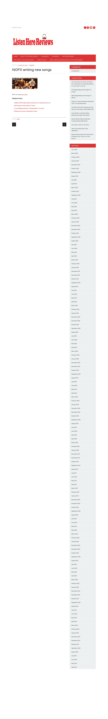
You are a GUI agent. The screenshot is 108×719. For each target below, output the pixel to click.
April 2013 (74, 667)
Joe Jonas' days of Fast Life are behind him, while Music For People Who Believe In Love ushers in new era (82, 84)
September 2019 (75, 374)
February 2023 (75, 218)
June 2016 (74, 522)
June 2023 (74, 202)
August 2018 (74, 423)
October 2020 (75, 324)
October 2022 (75, 233)
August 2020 (74, 332)
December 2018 (75, 408)
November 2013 (75, 640)
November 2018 (75, 412)
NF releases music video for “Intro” (25, 105)
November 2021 (75, 275)
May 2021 (74, 298)
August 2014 (74, 606)
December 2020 (75, 317)
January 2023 (75, 221)
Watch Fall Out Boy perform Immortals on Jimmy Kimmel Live (32, 102)
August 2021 (74, 286)
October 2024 (75, 168)
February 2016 (75, 537)
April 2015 (74, 575)
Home (15, 56)
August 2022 (74, 240)
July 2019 (74, 381)
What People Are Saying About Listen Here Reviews (66, 60)
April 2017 (74, 484)
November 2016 (75, 503)
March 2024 (74, 187)
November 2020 (75, 320)
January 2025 (75, 161)
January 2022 (75, 267)
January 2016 (75, 541)
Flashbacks (45, 56)
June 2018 (74, 431)
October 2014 (75, 598)
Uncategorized (75, 71)
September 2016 (75, 511)
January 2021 (75, 313)
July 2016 (74, 518)
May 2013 (74, 663)
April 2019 (74, 393)
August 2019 (74, 378)
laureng (31, 65)
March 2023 (74, 214)
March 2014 (74, 625)
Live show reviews (68, 56)
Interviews (55, 56)
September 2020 (75, 328)
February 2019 (75, 400)
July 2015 (74, 564)
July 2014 (74, 610)
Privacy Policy (41, 60)
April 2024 (74, 183)
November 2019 (75, 366)
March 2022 (74, 260)
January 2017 (75, 496)
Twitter (91, 27)
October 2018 (75, 416)
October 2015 (75, 553)
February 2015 (75, 583)
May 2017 (74, 480)
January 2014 (75, 633)
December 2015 (75, 545)
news (18, 119)
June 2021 (74, 294)
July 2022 (74, 244)
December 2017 (75, 454)
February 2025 (75, 157)
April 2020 (74, 347)
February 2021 (75, 309)
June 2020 (74, 339)
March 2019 (74, 397)
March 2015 (74, 579)
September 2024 (75, 172)
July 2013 (74, 655)
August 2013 (74, 652)
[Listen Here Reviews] (33, 51)
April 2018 (74, 438)
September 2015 (75, 556)
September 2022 (75, 237)
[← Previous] (14, 124)
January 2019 (75, 404)
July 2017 (74, 473)
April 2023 (74, 210)
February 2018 (75, 446)
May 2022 (74, 252)
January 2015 (75, 587)
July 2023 (74, 199)
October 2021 (75, 279)
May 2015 (74, 572)
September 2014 (75, 602)
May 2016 (74, 526)
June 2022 (74, 248)
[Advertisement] (50, 14)
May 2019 (74, 389)
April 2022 (74, 256)
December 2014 (75, 591)
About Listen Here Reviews (29, 56)
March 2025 (74, 153)
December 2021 (75, 271)
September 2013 (75, 648)
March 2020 (74, 351)
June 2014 (74, 614)
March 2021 (74, 305)
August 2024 (74, 176)
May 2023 (74, 206)
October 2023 (75, 191)
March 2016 (74, 534)
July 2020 (74, 336)
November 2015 (75, 549)
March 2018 (74, 442)
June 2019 (74, 385)
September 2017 (75, 465)
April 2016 (74, 530)
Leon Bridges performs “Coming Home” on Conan (29, 108)
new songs (24, 94)
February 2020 (75, 355)
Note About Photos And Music (24, 60)
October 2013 (75, 644)
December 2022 (75, 225)
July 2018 (74, 427)
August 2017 (74, 469)
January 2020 (75, 359)
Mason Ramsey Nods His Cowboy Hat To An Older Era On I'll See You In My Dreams (82, 136)
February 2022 (75, 263)
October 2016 (75, 507)
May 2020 (74, 343)
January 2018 (75, 450)
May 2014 (74, 617)
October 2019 (75, 370)
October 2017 (75, 461)
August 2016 (74, 515)
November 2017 (75, 457)
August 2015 (74, 560)
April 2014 (74, 621)
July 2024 (74, 180)
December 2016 (75, 499)
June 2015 (74, 568)
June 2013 (74, 659)
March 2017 (74, 488)
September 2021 (75, 282)
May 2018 (74, 435)
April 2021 (74, 301)
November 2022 (75, 229)
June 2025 (74, 149)
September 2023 (75, 195)
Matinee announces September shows (26, 111)
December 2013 (75, 636)
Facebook (88, 27)
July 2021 (74, 290)
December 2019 (75, 362)
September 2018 (75, 419)
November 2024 (75, 164)
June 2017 (74, 477)
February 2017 (75, 492)
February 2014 (75, 629)
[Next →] (64, 124)
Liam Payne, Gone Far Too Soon (80, 124)
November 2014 (75, 595)
